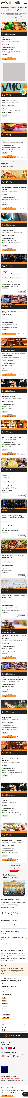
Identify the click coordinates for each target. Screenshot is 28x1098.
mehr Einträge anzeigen (14, 865)
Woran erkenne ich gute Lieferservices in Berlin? (14, 938)
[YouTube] (10, 1048)
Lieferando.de (8, 57)
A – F (13, 984)
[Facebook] (5, 1048)
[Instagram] (2, 1048)
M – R (13, 1027)
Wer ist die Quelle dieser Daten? (14, 920)
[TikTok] (14, 1048)
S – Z (13, 1030)
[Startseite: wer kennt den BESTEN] (6, 2)
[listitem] (9, 986)
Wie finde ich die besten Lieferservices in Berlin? (14, 926)
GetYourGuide (10, 166)
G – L (13, 1024)
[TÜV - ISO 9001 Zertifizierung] (4, 1069)
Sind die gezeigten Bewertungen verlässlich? (14, 932)
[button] (25, 1094)
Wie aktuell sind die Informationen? (14, 944)
